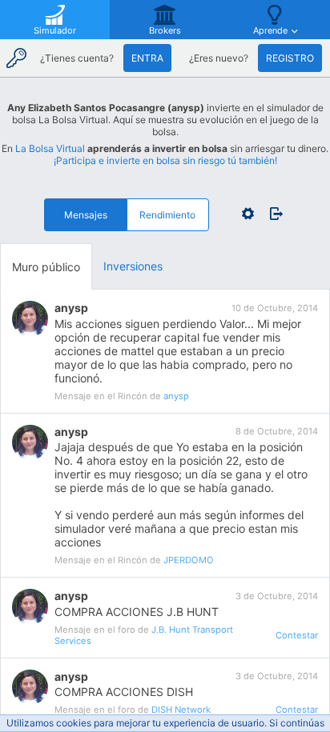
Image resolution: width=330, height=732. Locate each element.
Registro (290, 58)
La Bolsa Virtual (50, 148)
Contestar (297, 635)
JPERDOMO (188, 560)
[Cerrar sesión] (272, 213)
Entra (147, 58)
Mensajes (85, 215)
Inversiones (133, 266)
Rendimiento (167, 215)
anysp (71, 307)
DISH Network (181, 709)
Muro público (46, 267)
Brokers (165, 30)
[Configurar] (248, 213)
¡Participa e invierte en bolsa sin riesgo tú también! (165, 160)
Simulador (55, 30)
